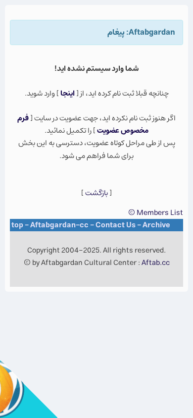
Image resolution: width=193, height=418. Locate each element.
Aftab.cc (156, 262)
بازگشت (96, 193)
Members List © (155, 212)
